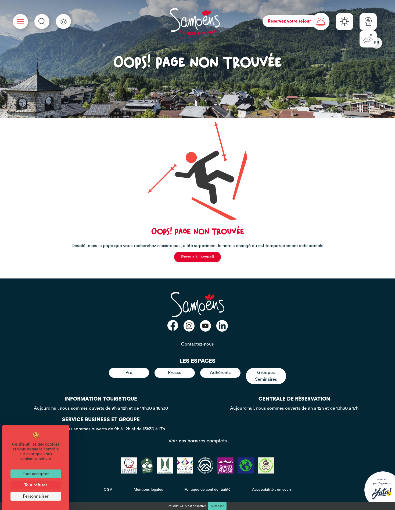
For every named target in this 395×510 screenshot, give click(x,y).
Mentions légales (148, 489)
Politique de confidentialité (207, 489)
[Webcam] (368, 21)
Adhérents (220, 372)
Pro (128, 372)
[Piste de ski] (368, 38)
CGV (108, 489)
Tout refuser (35, 485)
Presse (174, 372)
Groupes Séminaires (266, 375)
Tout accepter (36, 474)
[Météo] (344, 21)
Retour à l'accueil (197, 257)
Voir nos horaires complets (197, 440)
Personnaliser (36, 496)
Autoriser (217, 506)
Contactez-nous (197, 344)
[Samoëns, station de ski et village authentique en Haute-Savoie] (195, 21)
